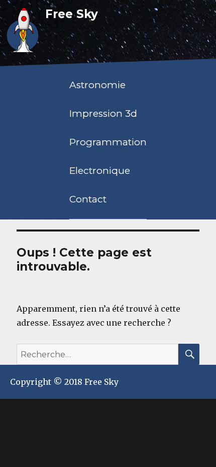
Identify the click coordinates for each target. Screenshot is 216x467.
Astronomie (97, 85)
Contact (87, 199)
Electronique (99, 170)
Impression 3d (103, 113)
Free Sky (71, 14)
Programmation (108, 142)
